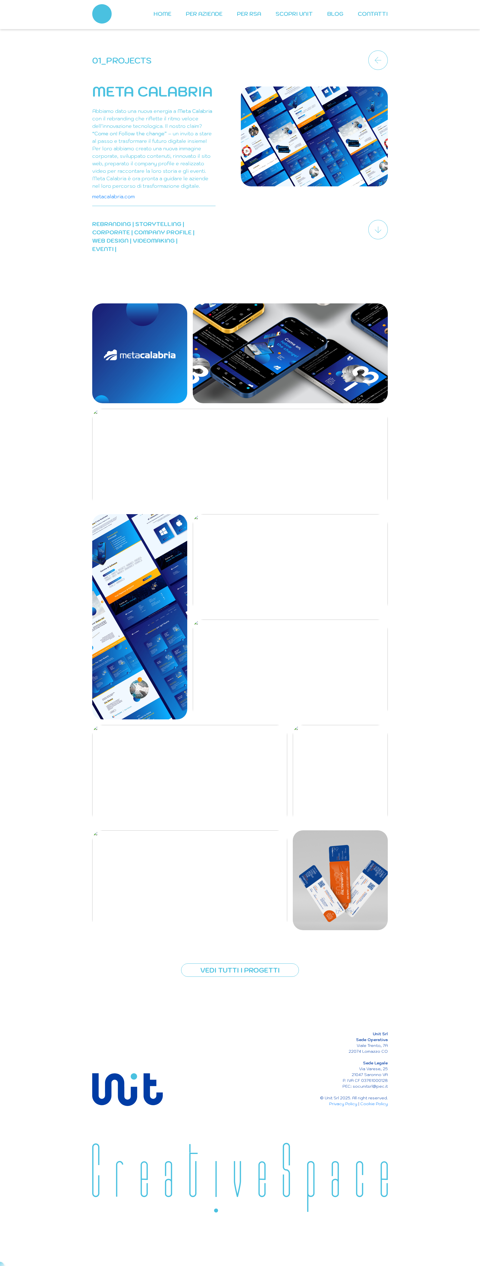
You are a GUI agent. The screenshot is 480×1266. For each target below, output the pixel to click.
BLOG (335, 13)
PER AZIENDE (204, 13)
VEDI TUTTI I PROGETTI (240, 970)
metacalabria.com (113, 196)
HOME (162, 13)
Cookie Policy (374, 1103)
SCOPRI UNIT (294, 13)
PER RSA (249, 13)
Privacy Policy (343, 1103)
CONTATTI (373, 13)
